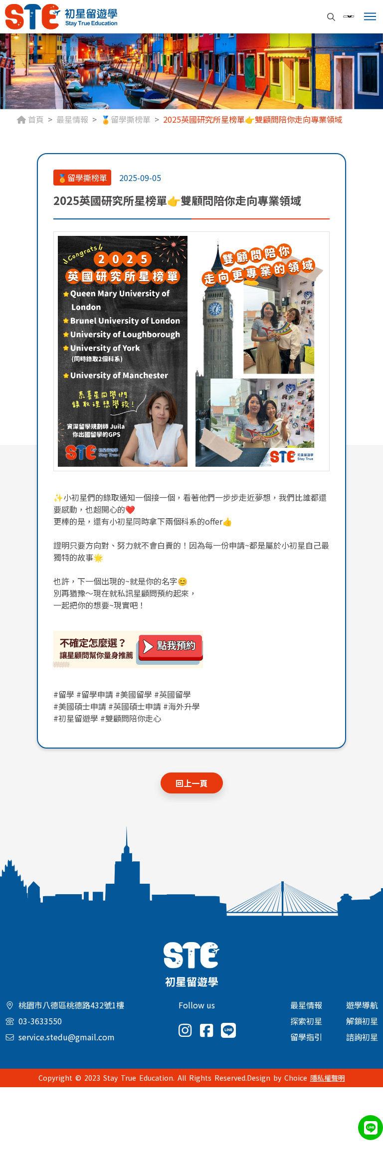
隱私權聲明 (327, 1078)
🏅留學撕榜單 (126, 119)
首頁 (35, 119)
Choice (295, 1078)
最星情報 (72, 119)
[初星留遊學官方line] (191, 649)
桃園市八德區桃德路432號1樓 (71, 1005)
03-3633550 (40, 1021)
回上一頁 (191, 783)
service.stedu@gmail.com (66, 1037)
